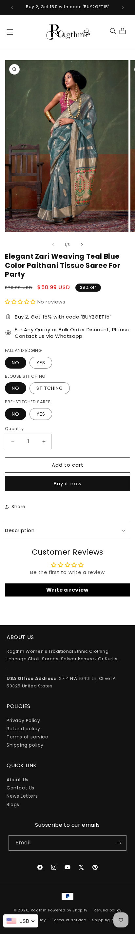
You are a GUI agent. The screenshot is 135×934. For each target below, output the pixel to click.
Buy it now (68, 483)
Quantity (14, 428)
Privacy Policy (23, 720)
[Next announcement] (123, 7)
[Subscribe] (119, 843)
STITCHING (49, 388)
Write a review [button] (67, 590)
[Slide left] (53, 244)
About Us (18, 779)
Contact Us (20, 788)
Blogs (13, 804)
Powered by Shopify (68, 909)
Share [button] (18, 506)
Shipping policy (25, 745)
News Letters (22, 796)
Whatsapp (69, 336)
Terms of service (27, 737)
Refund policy (23, 728)
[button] (10, 32)
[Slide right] (82, 244)
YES (40, 362)
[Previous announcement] (12, 7)
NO (15, 362)
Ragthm (39, 909)
